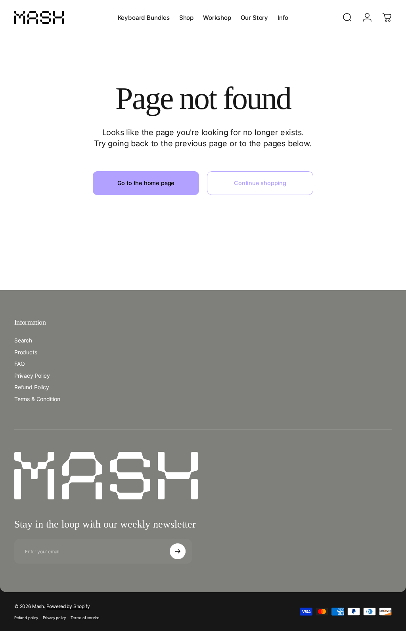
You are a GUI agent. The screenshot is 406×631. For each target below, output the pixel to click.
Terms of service (85, 618)
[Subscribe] (178, 551)
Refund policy (26, 618)
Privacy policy (54, 618)
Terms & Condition (37, 399)
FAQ (19, 363)
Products (25, 352)
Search (23, 340)
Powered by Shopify (68, 606)
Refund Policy (31, 387)
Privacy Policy (32, 375)
